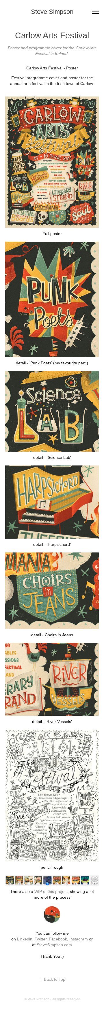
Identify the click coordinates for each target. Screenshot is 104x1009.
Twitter (41, 939)
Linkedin (24, 939)
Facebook (58, 939)
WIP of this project (51, 891)
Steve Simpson (52, 11)
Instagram (79, 939)
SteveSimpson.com (54, 944)
